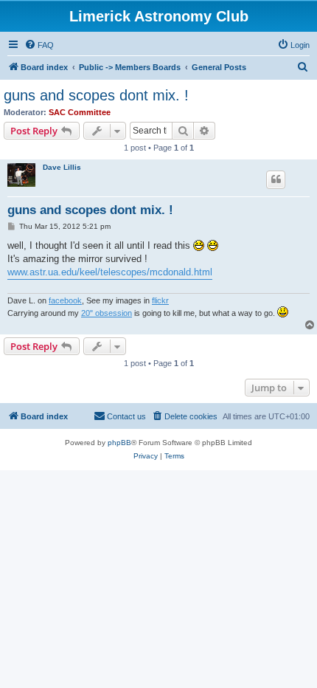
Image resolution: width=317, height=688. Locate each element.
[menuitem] (39, 45)
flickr (160, 300)
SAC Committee (80, 112)
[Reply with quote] (275, 179)
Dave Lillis (62, 167)
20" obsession (106, 313)
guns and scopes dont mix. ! (96, 95)
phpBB (119, 442)
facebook (65, 300)
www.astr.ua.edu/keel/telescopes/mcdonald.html (109, 272)
